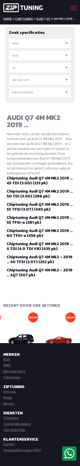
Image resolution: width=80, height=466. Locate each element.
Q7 (48, 18)
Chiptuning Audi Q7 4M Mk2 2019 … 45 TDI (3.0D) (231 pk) (40, 180)
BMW (7, 365)
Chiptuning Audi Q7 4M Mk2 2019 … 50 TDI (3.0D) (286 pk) (40, 193)
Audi (39, 18)
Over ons (9, 391)
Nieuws (8, 403)
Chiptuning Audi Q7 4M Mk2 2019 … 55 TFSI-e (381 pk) (40, 219)
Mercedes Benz (14, 371)
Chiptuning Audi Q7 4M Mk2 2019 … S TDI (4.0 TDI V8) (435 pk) (40, 246)
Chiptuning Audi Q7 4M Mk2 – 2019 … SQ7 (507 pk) (39, 272)
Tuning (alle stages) (17, 424)
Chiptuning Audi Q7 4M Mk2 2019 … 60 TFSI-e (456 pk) (40, 233)
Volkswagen (11, 377)
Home (7, 18)
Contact (8, 444)
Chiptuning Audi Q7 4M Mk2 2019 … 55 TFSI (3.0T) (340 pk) (40, 206)
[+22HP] (58, 339)
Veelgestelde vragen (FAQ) (22, 450)
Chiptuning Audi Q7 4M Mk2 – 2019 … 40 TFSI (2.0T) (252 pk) (39, 259)
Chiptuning (24, 18)
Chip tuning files (14, 430)
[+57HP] (21, 339)
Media (7, 397)
